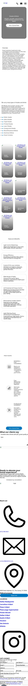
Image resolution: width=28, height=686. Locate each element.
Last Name (19, 662)
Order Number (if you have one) (9, 673)
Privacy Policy (4, 679)
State (1, 671)
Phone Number (20, 665)
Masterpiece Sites (15, 684)
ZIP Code (18, 671)
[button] (2, 439)
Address (2, 668)
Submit (1, 676)
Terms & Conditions (12, 682)
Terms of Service (16, 679)
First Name (3, 662)
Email (2, 665)
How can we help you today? (8, 660)
